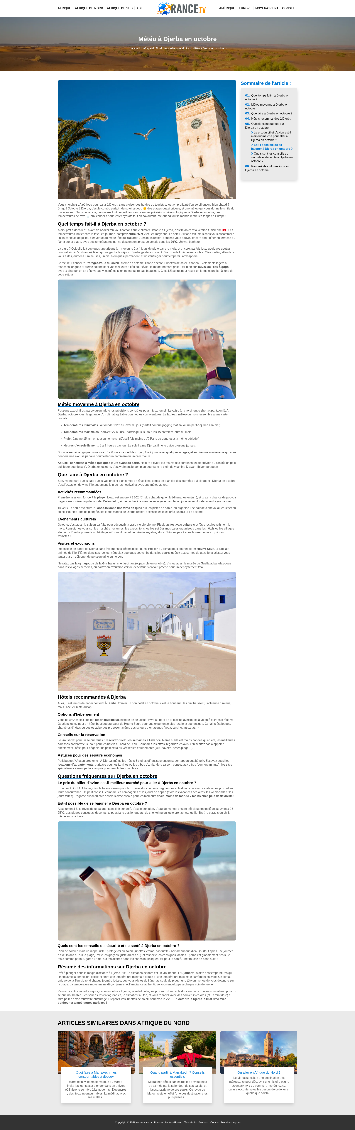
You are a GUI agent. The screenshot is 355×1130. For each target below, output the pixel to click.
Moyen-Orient (266, 8)
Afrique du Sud (120, 8)
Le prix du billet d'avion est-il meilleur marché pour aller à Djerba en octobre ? (271, 136)
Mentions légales (231, 1122)
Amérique (227, 8)
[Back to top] (344, 1119)
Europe (245, 8)
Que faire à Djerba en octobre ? (268, 113)
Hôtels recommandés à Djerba (268, 118)
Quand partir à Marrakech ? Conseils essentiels (177, 1074)
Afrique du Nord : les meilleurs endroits (166, 48)
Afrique (64, 8)
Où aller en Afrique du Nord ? (258, 1072)
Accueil (135, 48)
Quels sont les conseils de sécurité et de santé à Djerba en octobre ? (272, 157)
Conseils (289, 8)
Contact (214, 1122)
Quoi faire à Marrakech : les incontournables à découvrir (96, 1074)
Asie (139, 8)
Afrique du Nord (89, 8)
